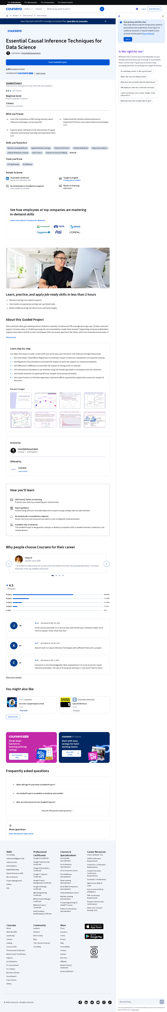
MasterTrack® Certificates (16, 954)
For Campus (10, 969)
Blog (35, 939)
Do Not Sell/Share (66, 971)
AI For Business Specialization (66, 865)
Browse (16, 15)
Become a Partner (13, 972)
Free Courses (11, 980)
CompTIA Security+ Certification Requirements (94, 873)
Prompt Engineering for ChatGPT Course (69, 903)
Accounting (10, 855)
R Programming (13, 164)
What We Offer (11, 932)
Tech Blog (37, 947)
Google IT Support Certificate (40, 875)
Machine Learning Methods (17, 148)
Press (62, 928)
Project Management (14, 881)
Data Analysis (42, 15)
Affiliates (63, 961)
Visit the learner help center (21, 833)
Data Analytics (11, 866)
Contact (63, 950)
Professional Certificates (15, 950)
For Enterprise (11, 961)
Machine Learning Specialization (66, 897)
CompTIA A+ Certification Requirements (96, 866)
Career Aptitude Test (95, 855)
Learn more (40, 73)
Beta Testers (38, 935)
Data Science (28, 15)
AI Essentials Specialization (65, 859)
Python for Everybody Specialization (68, 910)
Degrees (9, 958)
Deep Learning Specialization (65, 881)
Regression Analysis (99, 148)
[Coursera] (14, 9)
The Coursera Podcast (41, 943)
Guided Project (14, 83)
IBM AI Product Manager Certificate (42, 900)
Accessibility (65, 947)
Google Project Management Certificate (42, 881)
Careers (9, 939)
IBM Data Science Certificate (39, 906)
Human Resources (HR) (14, 873)
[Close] (105, 21)
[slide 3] (59, 575)
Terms (62, 935)
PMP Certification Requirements (93, 896)
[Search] (102, 9)
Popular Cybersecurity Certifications (95, 902)
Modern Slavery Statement (66, 966)
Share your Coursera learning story (94, 909)
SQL (7, 888)
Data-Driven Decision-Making (56, 153)
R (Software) (27, 164)
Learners (36, 928)
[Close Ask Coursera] (137, 9)
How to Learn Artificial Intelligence (95, 890)
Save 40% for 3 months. (77, 21)
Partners (36, 932)
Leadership (10, 935)
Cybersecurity (11, 862)
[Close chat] (163, 16)
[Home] (7, 15)
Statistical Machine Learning (18, 153)
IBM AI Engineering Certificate (40, 894)
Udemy (9, 984)
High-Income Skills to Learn (94, 884)
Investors (63, 932)
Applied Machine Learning (40, 148)
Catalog (9, 943)
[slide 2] (56, 575)
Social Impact (11, 976)
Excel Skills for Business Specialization (69, 887)
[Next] (107, 564)
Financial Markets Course (69, 893)
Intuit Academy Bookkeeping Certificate (42, 912)
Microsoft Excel (12, 877)
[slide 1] (52, 575)
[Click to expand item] (21, 400)
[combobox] (70, 9)
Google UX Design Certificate (39, 887)
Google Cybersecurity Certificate (41, 863)
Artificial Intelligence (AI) (15, 858)
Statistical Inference (61, 148)
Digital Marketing (12, 869)
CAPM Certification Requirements (94, 859)
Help (62, 943)
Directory (63, 958)
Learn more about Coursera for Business (27, 220)
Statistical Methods (81, 148)
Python (9, 884)
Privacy (63, 939)
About (8, 928)
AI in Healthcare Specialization (66, 875)
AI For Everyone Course (69, 870)
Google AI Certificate (41, 858)
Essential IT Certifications (96, 879)
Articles (63, 954)
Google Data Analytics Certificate (41, 869)
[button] (39, 9)
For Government (12, 965)
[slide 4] (63, 575)
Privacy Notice (147, 33)
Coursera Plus (11, 947)
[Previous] (9, 564)
